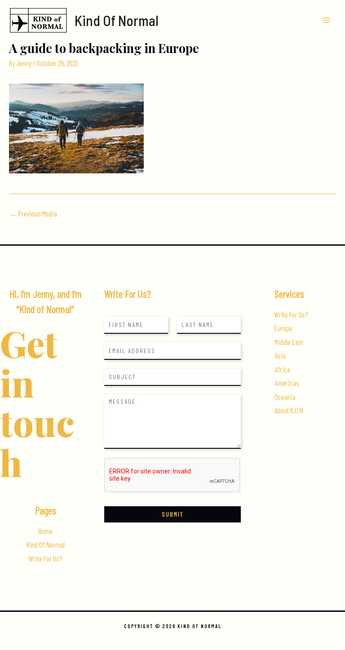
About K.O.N (288, 410)
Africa (282, 369)
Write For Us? (45, 558)
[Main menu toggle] (326, 20)
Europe (283, 328)
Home (45, 531)
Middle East (288, 342)
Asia (280, 355)
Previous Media (33, 213)
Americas (286, 383)
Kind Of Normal (117, 20)
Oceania (285, 397)
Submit (172, 514)
